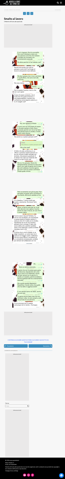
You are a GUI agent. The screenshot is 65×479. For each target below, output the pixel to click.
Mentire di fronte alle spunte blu (13, 21)
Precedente (10, 346)
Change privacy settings (11, 470)
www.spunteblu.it (14, 460)
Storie (6, 9)
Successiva (46, 346)
